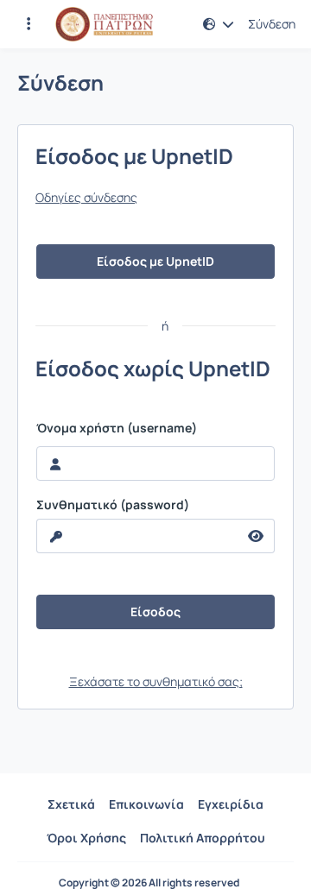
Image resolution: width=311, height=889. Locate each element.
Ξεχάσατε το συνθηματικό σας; (156, 681)
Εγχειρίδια (230, 804)
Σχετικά (71, 804)
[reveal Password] (256, 536)
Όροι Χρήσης (86, 837)
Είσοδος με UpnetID (155, 261)
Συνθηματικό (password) (112, 505)
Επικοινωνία (146, 804)
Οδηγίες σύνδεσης (86, 198)
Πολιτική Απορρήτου (202, 837)
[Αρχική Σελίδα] (104, 24)
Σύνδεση (271, 24)
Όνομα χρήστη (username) (116, 428)
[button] (28, 24)
